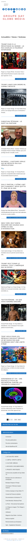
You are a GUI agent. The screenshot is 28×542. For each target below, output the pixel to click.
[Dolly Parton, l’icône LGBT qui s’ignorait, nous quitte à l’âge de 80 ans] (13, 207)
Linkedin (14, 9)
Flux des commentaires (11, 443)
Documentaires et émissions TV (14, 497)
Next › (19, 419)
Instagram (19, 9)
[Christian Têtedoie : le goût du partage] (13, 145)
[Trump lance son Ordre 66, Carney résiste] (13, 105)
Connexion (8, 436)
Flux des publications (11, 440)
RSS (22, 9)
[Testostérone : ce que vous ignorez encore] (13, 320)
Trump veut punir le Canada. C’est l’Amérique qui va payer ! (12, 265)
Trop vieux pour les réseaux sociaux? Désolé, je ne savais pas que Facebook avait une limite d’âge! (13, 340)
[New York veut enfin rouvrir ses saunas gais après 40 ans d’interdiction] (13, 247)
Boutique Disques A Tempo (12, 482)
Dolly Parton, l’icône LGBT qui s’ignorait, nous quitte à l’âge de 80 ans (13, 186)
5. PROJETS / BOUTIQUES (13, 469)
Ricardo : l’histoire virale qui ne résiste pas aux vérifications (13, 163)
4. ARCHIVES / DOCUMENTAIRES (15, 466)
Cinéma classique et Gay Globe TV (15, 491)
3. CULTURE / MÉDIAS (12, 463)
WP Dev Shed (18, 540)
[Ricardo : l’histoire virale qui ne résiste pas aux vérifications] (13, 168)
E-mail (25, 9)
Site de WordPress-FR (11, 446)
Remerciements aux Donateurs (13, 521)
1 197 (16, 419)
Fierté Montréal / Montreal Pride (14, 500)
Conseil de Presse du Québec (13, 494)
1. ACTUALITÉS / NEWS (20, 78)
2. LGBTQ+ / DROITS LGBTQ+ (13, 459)
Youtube (17, 9)
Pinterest (11, 9)
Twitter (6, 9)
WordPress (9, 540)
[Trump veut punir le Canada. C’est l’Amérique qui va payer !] (13, 283)
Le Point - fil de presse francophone (16, 217)
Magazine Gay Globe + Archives (14, 515)
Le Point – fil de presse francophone (15, 504)
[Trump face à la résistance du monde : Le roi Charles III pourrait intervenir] (13, 68)
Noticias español (10, 518)
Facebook (3, 9)
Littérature (8, 512)
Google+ (9, 9)
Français (6, 4)
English (6, 5)
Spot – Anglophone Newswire (13, 525)
